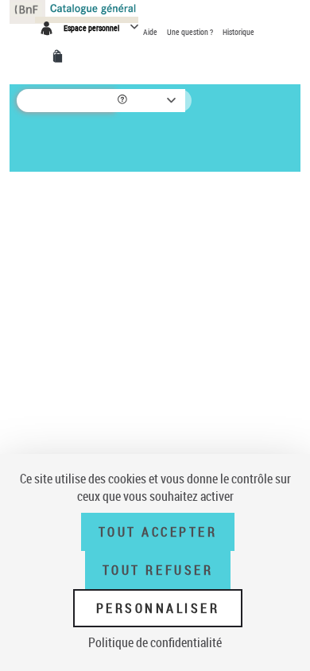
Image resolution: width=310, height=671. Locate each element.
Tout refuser (158, 570)
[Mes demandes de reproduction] (60, 56)
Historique (238, 31)
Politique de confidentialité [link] (155, 642)
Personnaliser (158, 608)
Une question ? (191, 31)
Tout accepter (158, 532)
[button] (123, 100)
